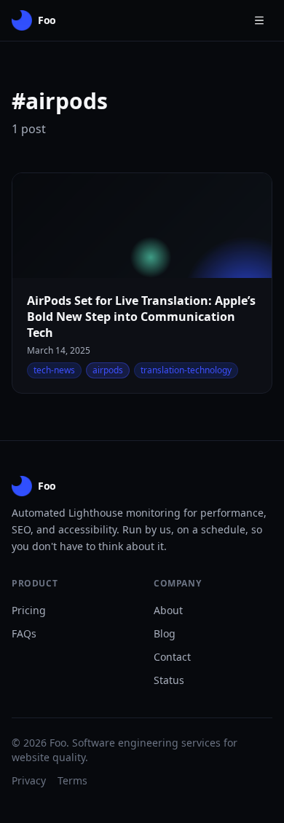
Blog (164, 633)
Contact (172, 657)
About (168, 610)
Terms (72, 780)
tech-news (54, 370)
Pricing (29, 610)
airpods (107, 370)
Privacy (29, 780)
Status (169, 680)
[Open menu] (259, 20)
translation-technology (186, 370)
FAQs (24, 633)
